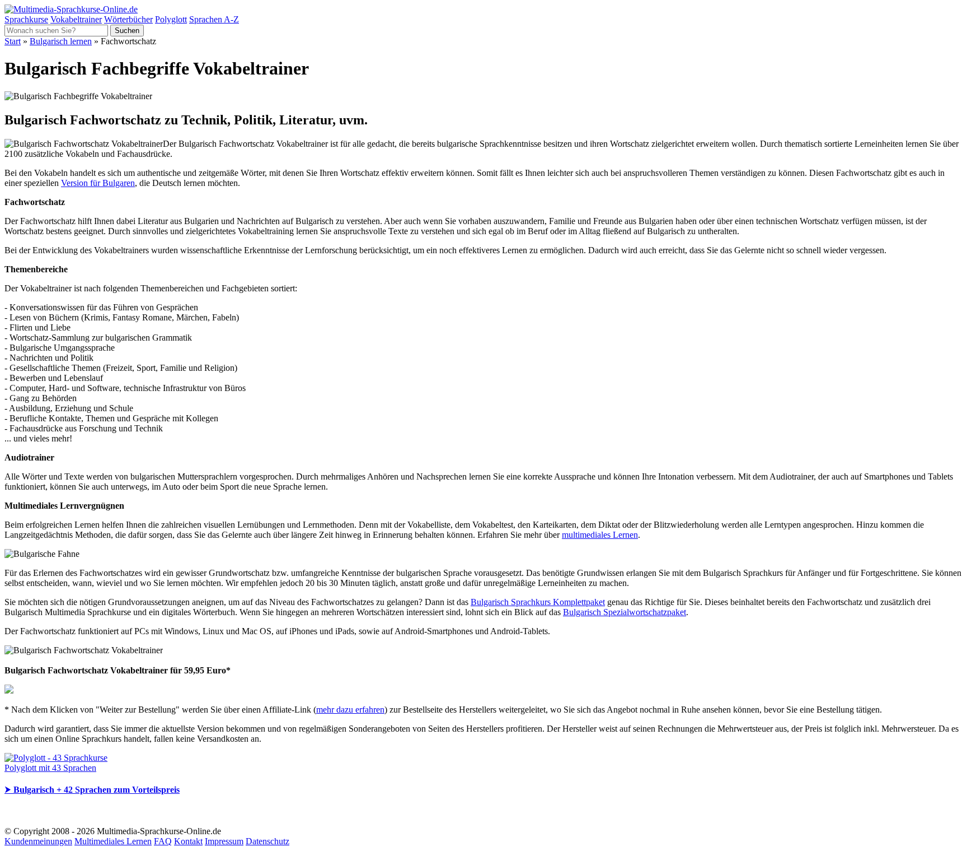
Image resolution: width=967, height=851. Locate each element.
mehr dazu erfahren (350, 709)
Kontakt (188, 841)
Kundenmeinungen (38, 841)
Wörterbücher (128, 19)
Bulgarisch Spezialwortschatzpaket (624, 612)
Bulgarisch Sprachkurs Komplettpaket (538, 602)
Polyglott (171, 19)
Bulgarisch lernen (61, 41)
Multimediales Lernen (113, 841)
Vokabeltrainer (76, 19)
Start (12, 41)
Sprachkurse (26, 19)
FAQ (163, 841)
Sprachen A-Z (214, 19)
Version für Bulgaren (98, 183)
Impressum (224, 841)
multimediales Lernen (600, 535)
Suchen (127, 30)
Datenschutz (267, 841)
